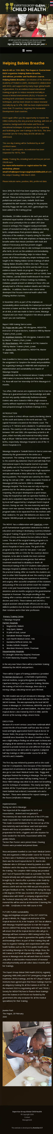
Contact (27, 1117)
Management (27, 1120)
